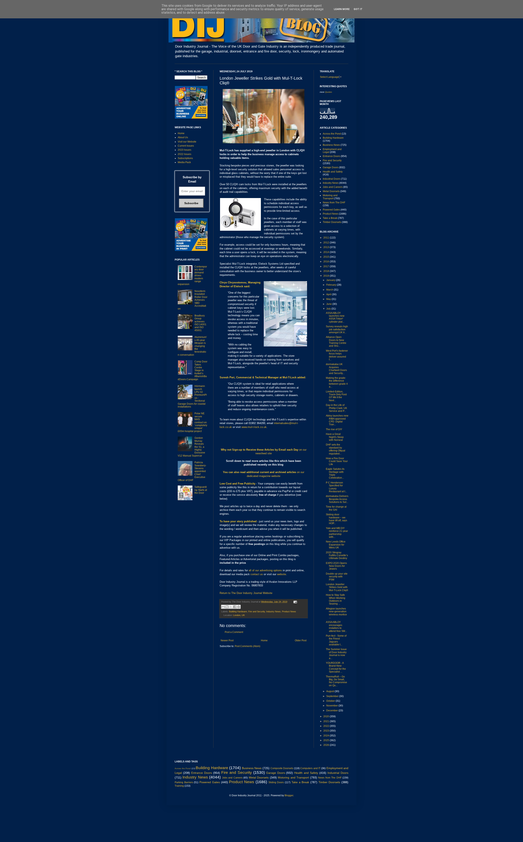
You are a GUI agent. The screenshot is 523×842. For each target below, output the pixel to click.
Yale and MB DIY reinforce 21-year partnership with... (337, 532)
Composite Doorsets (281, 768)
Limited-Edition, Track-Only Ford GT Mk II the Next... (336, 396)
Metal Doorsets (331, 191)
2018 (326, 271)
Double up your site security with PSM (337, 576)
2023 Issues (184, 149)
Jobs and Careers (333, 187)
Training (179, 785)
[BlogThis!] (227, 607)
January (331, 280)
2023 (326, 730)
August (330, 691)
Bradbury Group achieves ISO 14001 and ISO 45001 (200, 323)
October (331, 700)
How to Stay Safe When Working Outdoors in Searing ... (335, 599)
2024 (326, 735)
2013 (326, 247)
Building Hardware (238, 611)
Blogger (289, 795)
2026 (326, 745)
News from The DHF (334, 202)
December (332, 710)
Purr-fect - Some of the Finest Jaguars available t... (336, 640)
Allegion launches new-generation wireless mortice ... (336, 613)
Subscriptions (185, 158)
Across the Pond (332, 133)
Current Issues (186, 145)
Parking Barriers (184, 782)
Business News (331, 145)
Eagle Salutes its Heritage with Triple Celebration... (335, 473)
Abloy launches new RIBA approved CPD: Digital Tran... (337, 420)
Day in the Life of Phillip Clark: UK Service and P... (336, 408)
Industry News (273, 611)
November (332, 705)
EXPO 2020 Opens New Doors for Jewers (336, 566)
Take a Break (330, 218)
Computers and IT (310, 768)
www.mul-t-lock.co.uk (254, 427)
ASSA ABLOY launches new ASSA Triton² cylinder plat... (335, 317)
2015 (326, 256)
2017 (326, 266)
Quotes (328, 92)
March (330, 289)
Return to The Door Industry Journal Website (246, 593)
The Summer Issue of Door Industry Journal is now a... (336, 653)
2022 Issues (184, 154)
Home (264, 640)
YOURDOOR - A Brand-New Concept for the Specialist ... (336, 667)
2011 (326, 237)
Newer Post (227, 640)
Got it (358, 9)
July (328, 308)
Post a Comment (234, 632)
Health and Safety (333, 171)
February (331, 284)
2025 (326, 740)
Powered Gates (331, 209)
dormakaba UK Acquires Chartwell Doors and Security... (336, 368)
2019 (326, 275)
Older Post (300, 640)
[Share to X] (231, 607)
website (281, 574)
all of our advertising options (266, 570)
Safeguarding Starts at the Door (200, 490)
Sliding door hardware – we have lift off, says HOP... (336, 519)
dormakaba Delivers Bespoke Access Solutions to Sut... (337, 499)
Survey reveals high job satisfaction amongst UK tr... (337, 329)
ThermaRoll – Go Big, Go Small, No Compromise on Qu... (336, 681)
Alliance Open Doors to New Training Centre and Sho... (336, 341)
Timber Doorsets (332, 222)
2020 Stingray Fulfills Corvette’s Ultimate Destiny (337, 555)
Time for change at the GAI (336, 508)
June (329, 304)
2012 (326, 242)
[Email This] (223, 607)
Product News (289, 611)
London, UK (239, 615)
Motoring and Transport (330, 197)
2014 (326, 252)
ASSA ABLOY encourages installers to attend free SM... (336, 626)
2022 (326, 726)
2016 (326, 261)
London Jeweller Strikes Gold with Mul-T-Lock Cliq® (337, 587)
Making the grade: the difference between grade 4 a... (337, 382)
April (329, 294)
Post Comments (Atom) (247, 646)
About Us (183, 137)
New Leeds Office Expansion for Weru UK (335, 544)
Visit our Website (187, 141)
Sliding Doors (276, 782)
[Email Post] (294, 601)
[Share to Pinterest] (239, 607)
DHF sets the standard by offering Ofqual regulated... (335, 449)
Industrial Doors (331, 178)
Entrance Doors (331, 156)
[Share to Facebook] (235, 607)
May (329, 299)
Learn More (342, 9)
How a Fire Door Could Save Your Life (337, 461)
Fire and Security (256, 611)
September (332, 696)
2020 (326, 716)
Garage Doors (331, 167)
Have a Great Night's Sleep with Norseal (335, 437)
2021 (326, 721)
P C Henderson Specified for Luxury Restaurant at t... (336, 487)
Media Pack (184, 162)
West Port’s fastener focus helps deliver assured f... (337, 355)
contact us (256, 574)
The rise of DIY (334, 429)
